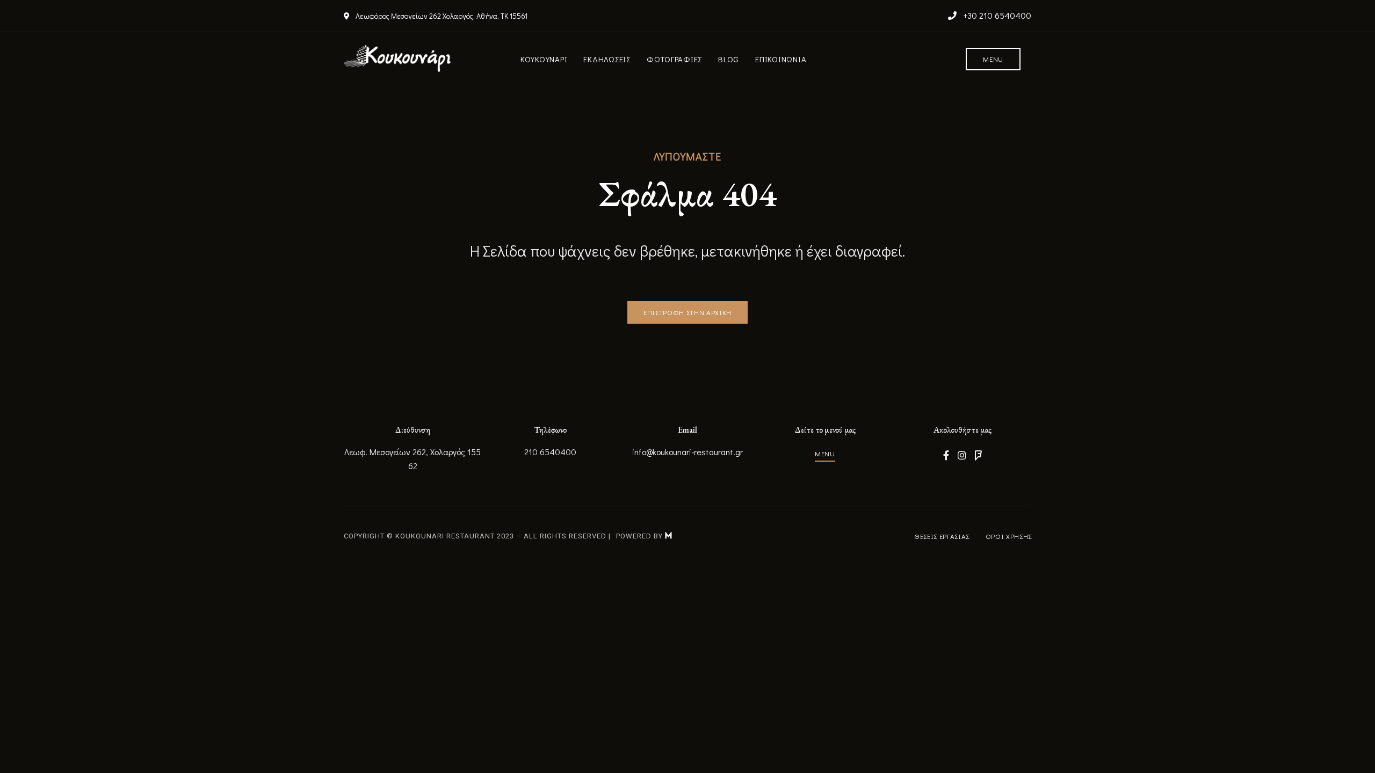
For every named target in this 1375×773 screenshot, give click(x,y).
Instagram (962, 455)
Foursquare (978, 455)
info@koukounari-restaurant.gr (687, 451)
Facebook (946, 455)
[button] (993, 59)
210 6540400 (550, 451)
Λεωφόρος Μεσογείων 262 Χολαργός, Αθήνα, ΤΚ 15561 (440, 16)
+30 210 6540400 (996, 15)
